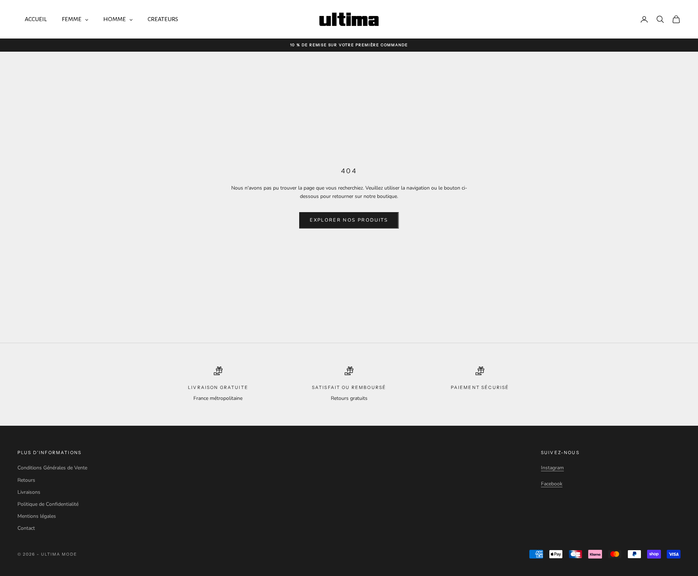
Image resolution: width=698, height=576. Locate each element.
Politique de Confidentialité (48, 504)
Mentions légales (36, 516)
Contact (26, 528)
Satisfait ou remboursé (349, 387)
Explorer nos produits (349, 220)
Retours (26, 480)
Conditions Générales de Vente (52, 467)
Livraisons (28, 492)
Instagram (552, 467)
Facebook (551, 483)
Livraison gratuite (218, 387)
